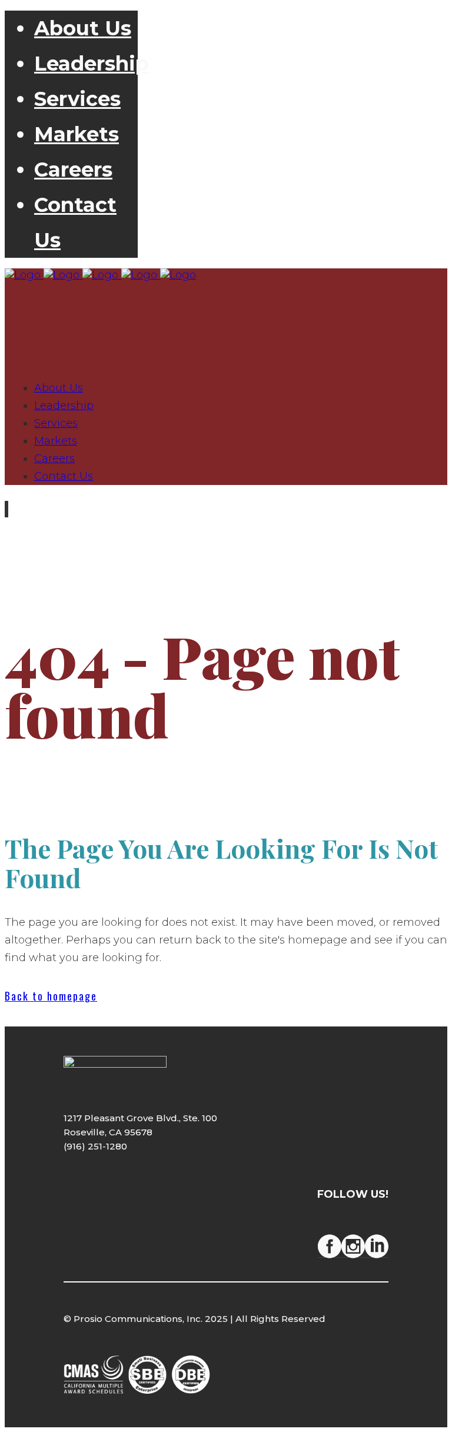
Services (77, 99)
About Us (82, 28)
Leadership (91, 63)
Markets (76, 134)
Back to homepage (51, 996)
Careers (73, 169)
